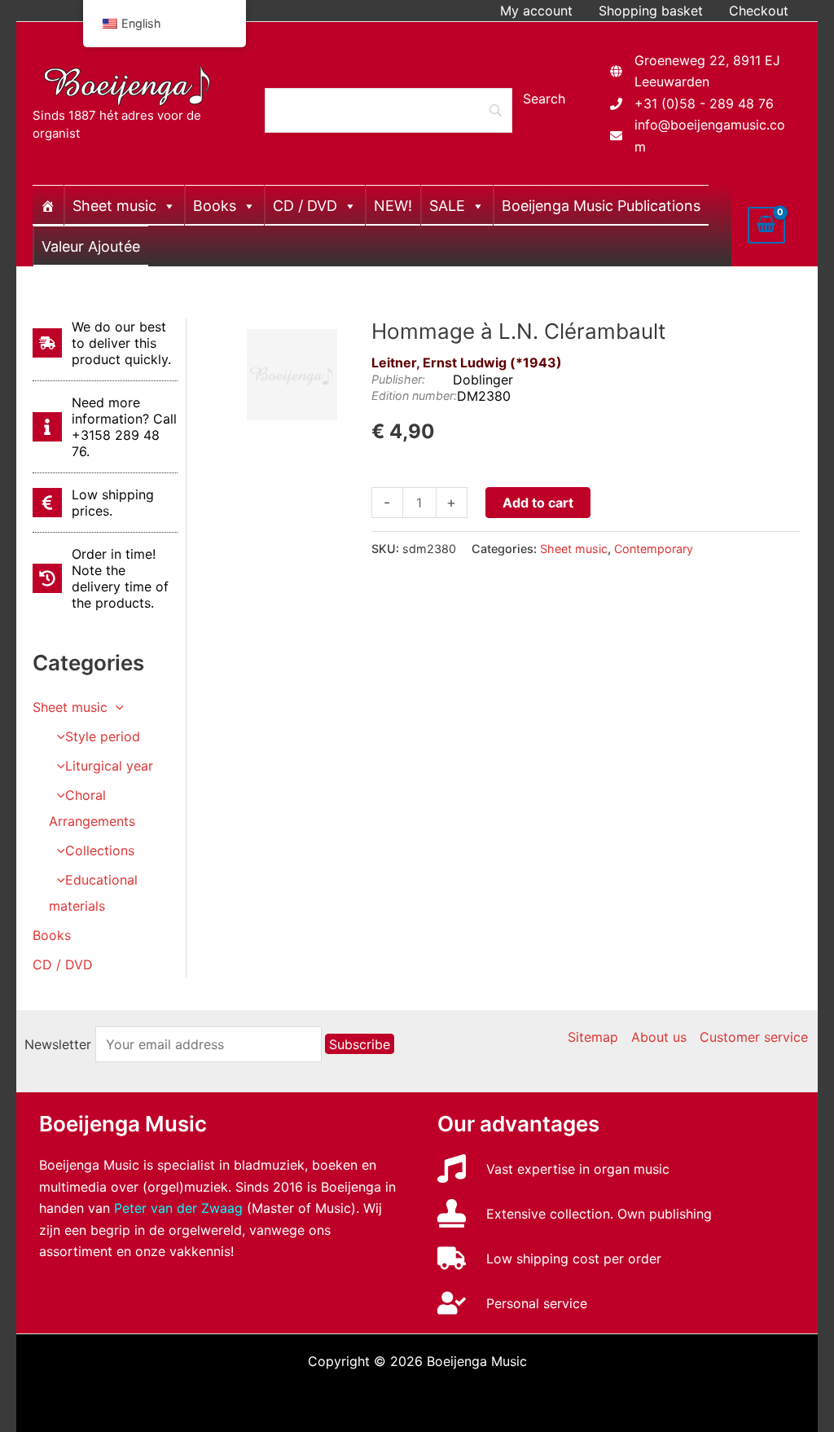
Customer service (754, 1037)
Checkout (758, 10)
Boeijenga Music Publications (601, 205)
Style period (102, 736)
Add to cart (538, 502)
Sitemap (593, 1037)
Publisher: (398, 379)
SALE (447, 205)
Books (214, 205)
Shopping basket (651, 10)
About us (659, 1037)
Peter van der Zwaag (178, 1208)
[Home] (48, 205)
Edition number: (414, 395)
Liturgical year (109, 766)
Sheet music (114, 205)
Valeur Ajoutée (91, 246)
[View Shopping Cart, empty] (766, 225)
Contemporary (653, 549)
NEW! (393, 205)
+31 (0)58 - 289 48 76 (704, 103)
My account (536, 10)
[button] (116, 707)
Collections (99, 850)
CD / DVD (305, 205)
